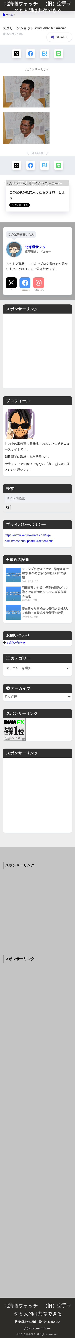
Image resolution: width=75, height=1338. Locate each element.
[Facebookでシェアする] (30, 53)
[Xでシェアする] (16, 53)
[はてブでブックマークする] (44, 53)
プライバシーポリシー (37, 1328)
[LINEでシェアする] (58, 53)
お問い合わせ (16, 643)
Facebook (25, 290)
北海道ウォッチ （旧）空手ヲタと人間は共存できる (38, 7)
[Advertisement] (37, 351)
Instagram (38, 290)
